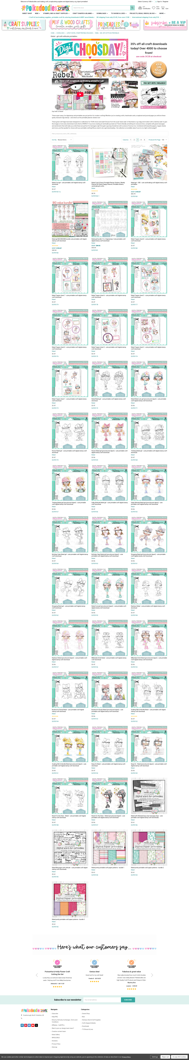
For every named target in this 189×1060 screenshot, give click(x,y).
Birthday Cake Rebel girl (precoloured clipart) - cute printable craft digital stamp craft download (107, 555)
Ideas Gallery (56, 1034)
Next (152, 975)
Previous (37, 975)
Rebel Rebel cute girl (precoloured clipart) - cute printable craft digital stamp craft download (148, 400)
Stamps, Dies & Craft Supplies (55, 13)
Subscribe (55, 1013)
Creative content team (59, 1031)
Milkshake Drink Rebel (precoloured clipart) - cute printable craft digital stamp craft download (149, 658)
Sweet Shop (27, 13)
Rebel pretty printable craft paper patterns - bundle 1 (108, 867)
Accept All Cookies (179, 1057)
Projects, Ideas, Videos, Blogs (142, 13)
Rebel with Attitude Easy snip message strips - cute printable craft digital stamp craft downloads (147, 816)
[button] (23, 25)
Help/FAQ (55, 1017)
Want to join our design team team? (63, 1028)
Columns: (126, 140)
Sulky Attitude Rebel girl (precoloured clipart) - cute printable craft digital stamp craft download (147, 503)
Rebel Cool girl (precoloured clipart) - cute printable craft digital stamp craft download (109, 607)
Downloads (101, 13)
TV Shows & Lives (118, 13)
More (161, 13)
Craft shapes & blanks (82, 13)
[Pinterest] (25, 1025)
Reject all (165, 1057)
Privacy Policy (56, 1044)
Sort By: (54, 140)
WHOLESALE (56, 1037)
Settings (155, 1057)
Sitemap (54, 1047)
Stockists (55, 1041)
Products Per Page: (155, 140)
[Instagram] (22, 1025)
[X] (36, 1025)
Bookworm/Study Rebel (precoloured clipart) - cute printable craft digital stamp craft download (107, 710)
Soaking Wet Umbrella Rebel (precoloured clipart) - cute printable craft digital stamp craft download (69, 765)
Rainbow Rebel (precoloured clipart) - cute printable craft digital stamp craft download (69, 658)
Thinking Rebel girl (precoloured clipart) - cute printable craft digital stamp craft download (69, 503)
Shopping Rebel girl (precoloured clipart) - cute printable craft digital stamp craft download (148, 555)
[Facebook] (29, 1025)
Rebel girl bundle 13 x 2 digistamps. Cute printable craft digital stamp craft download (109, 240)
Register (165, 1)
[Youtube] (32, 1025)
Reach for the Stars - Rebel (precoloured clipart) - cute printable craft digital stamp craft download (108, 816)
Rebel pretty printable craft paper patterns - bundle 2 (147, 867)
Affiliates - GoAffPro (58, 1025)
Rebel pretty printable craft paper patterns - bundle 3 (68, 919)
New (36, 13)
